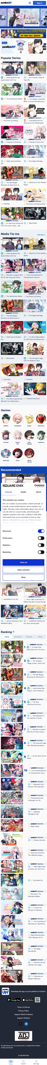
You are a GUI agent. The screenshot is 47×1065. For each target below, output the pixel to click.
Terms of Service (23, 1007)
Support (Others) (23, 1018)
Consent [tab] (8, 492)
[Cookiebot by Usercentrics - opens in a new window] (34, 485)
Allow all (23, 562)
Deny (23, 577)
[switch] (41, 538)
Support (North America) (23, 1014)
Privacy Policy (23, 1011)
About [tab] (38, 492)
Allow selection (23, 570)
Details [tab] (23, 492)
